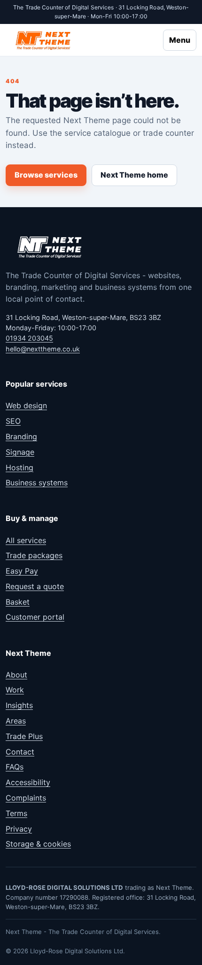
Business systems (37, 482)
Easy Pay (22, 571)
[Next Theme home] (44, 40)
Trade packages (34, 555)
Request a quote (35, 586)
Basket (18, 602)
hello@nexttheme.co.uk (43, 349)
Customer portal (35, 617)
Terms (16, 813)
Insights (19, 705)
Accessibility (28, 782)
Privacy (19, 828)
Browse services (46, 174)
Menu (179, 40)
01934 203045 (29, 338)
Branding (21, 436)
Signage (20, 452)
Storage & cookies (38, 843)
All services (26, 540)
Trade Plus (24, 736)
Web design (26, 405)
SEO (13, 421)
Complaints (26, 797)
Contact (20, 751)
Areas (16, 720)
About (16, 674)
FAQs (14, 766)
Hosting (19, 467)
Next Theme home (134, 174)
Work (15, 689)
